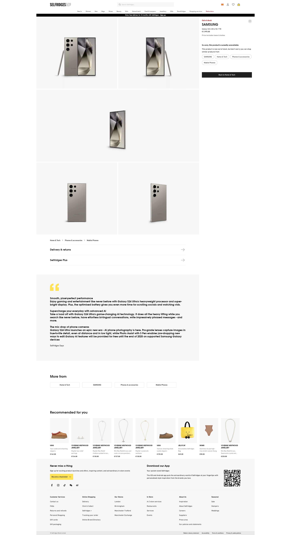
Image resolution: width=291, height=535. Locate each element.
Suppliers (183, 515)
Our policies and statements (190, 524)
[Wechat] (71, 486)
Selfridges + (87, 511)
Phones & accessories (73, 240)
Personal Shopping (57, 515)
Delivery (85, 501)
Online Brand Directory (91, 520)
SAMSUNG (210, 24)
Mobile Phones (92, 240)
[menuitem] (79, 11)
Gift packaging (55, 524)
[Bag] (238, 4)
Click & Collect (87, 506)
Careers (182, 511)
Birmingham (119, 506)
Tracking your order (90, 515)
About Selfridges (185, 506)
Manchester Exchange (123, 515)
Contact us (54, 501)
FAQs (52, 506)
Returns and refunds (58, 511)
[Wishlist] (233, 4)
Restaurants (152, 506)
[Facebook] (52, 486)
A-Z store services (154, 501)
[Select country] (222, 4)
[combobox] (147, 4)
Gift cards (54, 520)
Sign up (163, 15)
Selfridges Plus (58, 260)
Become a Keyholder (60, 477)
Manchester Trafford (123, 511)
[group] (145, 438)
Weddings (215, 511)
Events (149, 515)
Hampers (215, 506)
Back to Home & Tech (227, 75)
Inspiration (183, 501)
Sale (213, 501)
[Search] (120, 4)
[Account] (228, 4)
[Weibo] (77, 486)
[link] (59, 450)
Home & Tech (55, 240)
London (117, 501)
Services (150, 511)
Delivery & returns (60, 249)
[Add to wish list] (250, 21)
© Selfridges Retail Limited (58, 533)
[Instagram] (58, 486)
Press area (183, 520)
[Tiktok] (64, 486)
